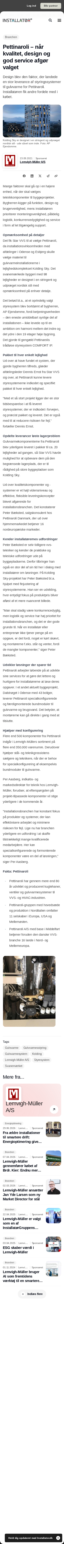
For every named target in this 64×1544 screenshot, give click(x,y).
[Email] (48, 176)
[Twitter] (40, 176)
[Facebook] (24, 176)
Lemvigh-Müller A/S (33, 161)
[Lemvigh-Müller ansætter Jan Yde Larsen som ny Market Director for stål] (32, 1190)
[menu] (59, 20)
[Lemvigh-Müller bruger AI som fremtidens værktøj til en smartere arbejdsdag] (32, 1272)
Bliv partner (51, 5)
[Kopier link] (56, 176)
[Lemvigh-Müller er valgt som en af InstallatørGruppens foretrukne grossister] (32, 1219)
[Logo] (17, 20)
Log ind (31, 5)
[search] (50, 20)
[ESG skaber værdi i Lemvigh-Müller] (32, 1245)
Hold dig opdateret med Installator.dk (30, 1538)
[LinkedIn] (32, 176)
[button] (54, 1109)
